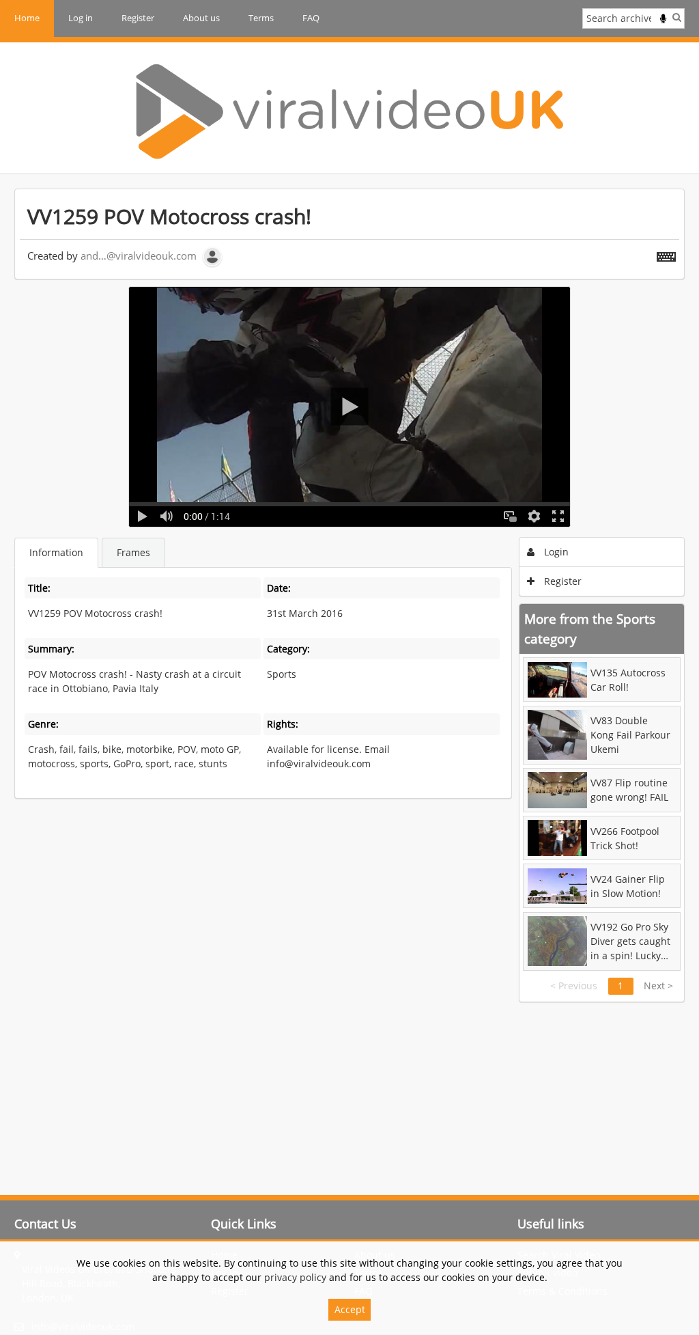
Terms (261, 18)
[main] (349, 595)
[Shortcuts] (666, 254)
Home (27, 18)
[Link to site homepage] (349, 111)
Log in (80, 18)
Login (555, 551)
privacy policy (295, 1277)
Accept (349, 1309)
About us (201, 18)
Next (658, 985)
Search (676, 17)
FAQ (310, 18)
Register (138, 18)
